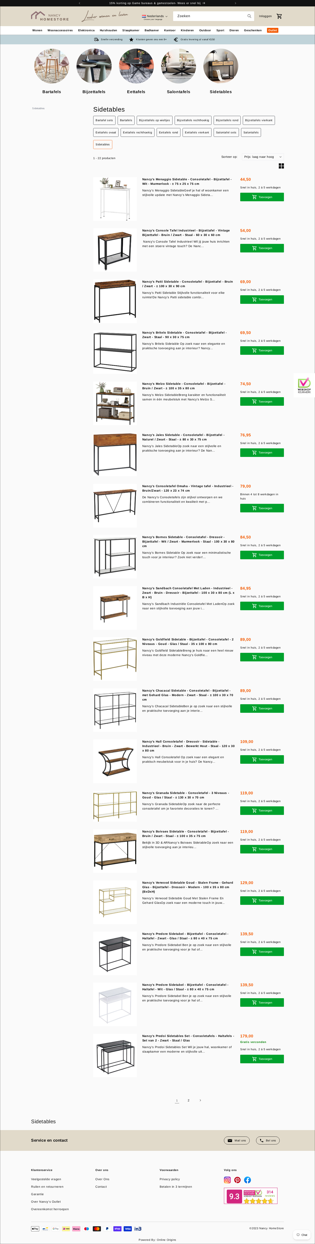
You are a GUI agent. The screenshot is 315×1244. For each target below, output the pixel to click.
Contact (101, 1186)
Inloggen (265, 16)
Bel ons (271, 1140)
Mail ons (240, 1140)
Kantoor (170, 30)
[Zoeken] (249, 16)
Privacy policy (170, 1179)
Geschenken (253, 30)
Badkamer (152, 30)
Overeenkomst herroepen (50, 1209)
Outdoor (205, 30)
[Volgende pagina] (200, 1100)
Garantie (37, 1194)
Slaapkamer (130, 30)
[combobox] (213, 16)
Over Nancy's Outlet (46, 1201)
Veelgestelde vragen (46, 1179)
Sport (220, 30)
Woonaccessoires (60, 30)
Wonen (37, 30)
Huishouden (108, 30)
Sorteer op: (229, 156)
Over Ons (102, 1179)
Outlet (272, 30)
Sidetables (38, 108)
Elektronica (86, 30)
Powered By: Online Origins (157, 1239)
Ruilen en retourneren (47, 1186)
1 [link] (177, 1100)
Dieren (234, 30)
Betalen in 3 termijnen (176, 1186)
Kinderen (187, 30)
